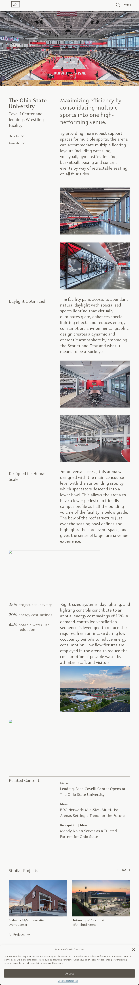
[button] (133, 949)
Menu (126, 4)
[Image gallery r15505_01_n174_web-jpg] (95, 289)
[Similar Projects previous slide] (118, 870)
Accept (69, 973)
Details (14, 136)
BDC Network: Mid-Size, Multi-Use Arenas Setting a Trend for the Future (92, 813)
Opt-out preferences (68, 981)
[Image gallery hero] (69, 47)
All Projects (17, 934)
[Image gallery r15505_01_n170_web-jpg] (95, 461)
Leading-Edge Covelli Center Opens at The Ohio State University (92, 792)
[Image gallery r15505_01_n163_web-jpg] (54, 722)
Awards (14, 143)
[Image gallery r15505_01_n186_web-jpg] (54, 553)
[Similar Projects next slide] (129, 870)
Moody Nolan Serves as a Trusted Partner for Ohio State (88, 834)
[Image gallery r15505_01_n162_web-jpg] (95, 712)
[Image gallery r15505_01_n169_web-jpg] (95, 234)
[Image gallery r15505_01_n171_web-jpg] (95, 407)
